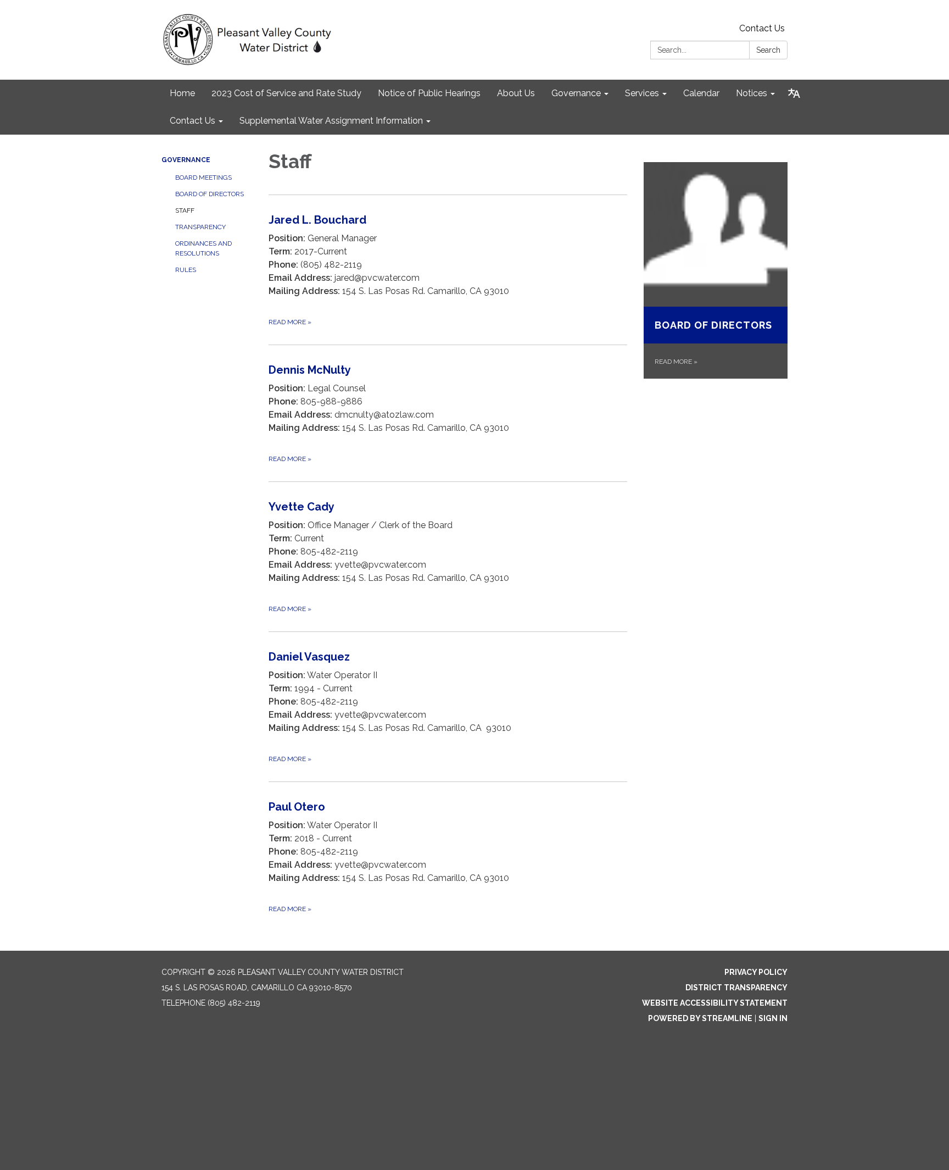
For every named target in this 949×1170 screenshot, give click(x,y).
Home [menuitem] (182, 93)
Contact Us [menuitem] (192, 120)
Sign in (773, 1018)
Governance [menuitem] (576, 93)
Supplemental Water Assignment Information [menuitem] (331, 120)
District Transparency (736, 987)
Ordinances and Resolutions (203, 248)
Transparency (200, 227)
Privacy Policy (756, 972)
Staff (184, 210)
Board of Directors (209, 194)
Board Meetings (203, 177)
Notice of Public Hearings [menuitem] (429, 93)
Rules (185, 270)
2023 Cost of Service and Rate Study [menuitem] (286, 93)
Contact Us (762, 28)
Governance (185, 160)
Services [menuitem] (642, 93)
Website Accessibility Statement (715, 1003)
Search (768, 50)
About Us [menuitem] (516, 93)
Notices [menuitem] (751, 93)
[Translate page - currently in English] (794, 93)
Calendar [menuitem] (701, 93)
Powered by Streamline (700, 1018)
